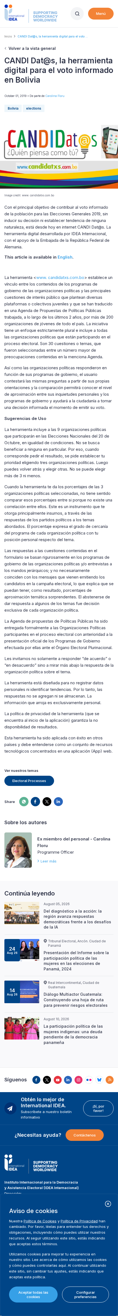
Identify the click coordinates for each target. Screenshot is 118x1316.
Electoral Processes (29, 780)
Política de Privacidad (79, 1221)
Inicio (8, 36)
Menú (101, 13)
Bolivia (13, 108)
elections (33, 108)
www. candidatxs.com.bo (60, 277)
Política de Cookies (40, 1221)
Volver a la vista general (32, 48)
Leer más (49, 861)
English (65, 257)
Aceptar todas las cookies (33, 1294)
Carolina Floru (54, 95)
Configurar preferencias (85, 1294)
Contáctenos (85, 1135)
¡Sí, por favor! (98, 1108)
